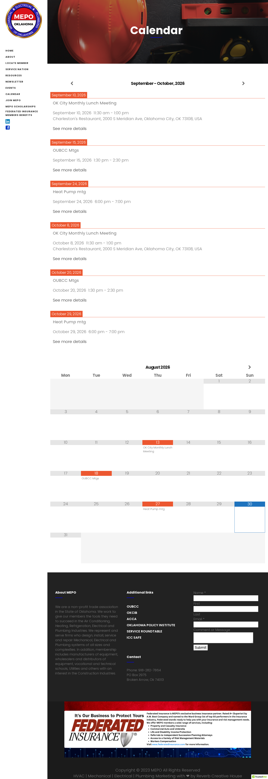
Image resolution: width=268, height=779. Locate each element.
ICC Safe (134, 637)
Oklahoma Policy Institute (151, 625)
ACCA (132, 619)
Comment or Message (211, 630)
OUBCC (133, 606)
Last (196, 614)
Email (198, 619)
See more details (70, 128)
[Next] (243, 83)
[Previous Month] (65, 367)
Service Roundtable (144, 631)
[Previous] (71, 83)
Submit (200, 647)
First (196, 603)
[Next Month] (249, 367)
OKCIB (132, 612)
